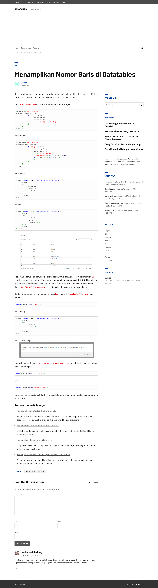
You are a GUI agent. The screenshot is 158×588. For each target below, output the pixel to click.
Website (17, 532)
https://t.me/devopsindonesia (124, 164)
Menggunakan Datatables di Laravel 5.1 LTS (73, 94)
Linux (17, 2)
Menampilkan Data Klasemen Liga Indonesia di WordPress (43, 454)
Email (60, 521)
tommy (24, 83)
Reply (16, 568)
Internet (30, 2)
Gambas (56, 2)
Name (17, 521)
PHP (23, 2)
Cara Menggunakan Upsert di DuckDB (120, 125)
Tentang (36, 48)
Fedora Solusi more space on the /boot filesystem (122, 138)
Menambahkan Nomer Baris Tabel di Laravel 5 (38, 425)
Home (16, 48)
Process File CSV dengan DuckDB (122, 131)
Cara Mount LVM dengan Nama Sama (124, 149)
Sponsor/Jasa (26, 48)
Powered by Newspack (135, 584)
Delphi (48, 2)
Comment (18, 495)
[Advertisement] (79, 30)
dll (106, 234)
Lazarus (108, 247)
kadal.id (108, 278)
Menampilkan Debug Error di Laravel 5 (34, 440)
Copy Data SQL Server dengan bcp (123, 144)
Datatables (41, 471)
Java (63, 2)
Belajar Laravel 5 (30, 471)
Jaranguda (21, 8)
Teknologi (39, 2)
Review (107, 257)
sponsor (108, 283)
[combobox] (124, 104)
